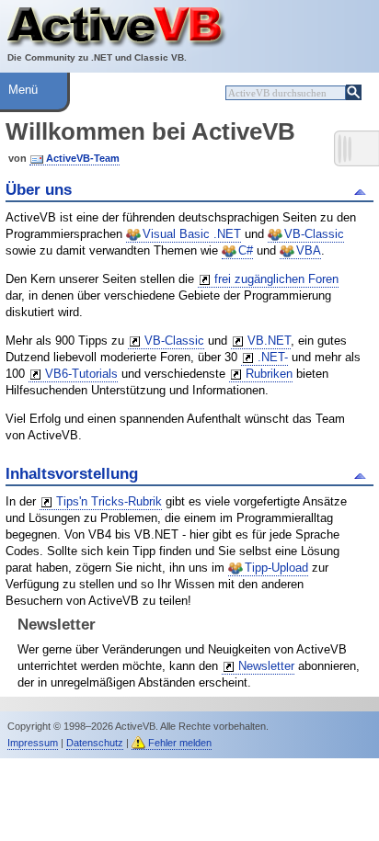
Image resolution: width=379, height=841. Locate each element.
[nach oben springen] (362, 190)
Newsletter (266, 666)
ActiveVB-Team (83, 158)
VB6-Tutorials (81, 374)
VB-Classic (314, 234)
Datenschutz (94, 742)
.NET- (273, 357)
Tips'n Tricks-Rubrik (109, 501)
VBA (308, 250)
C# (245, 250)
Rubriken (269, 374)
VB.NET (269, 340)
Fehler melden (180, 742)
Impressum (32, 742)
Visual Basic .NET (192, 234)
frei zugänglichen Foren (276, 279)
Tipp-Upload (276, 567)
